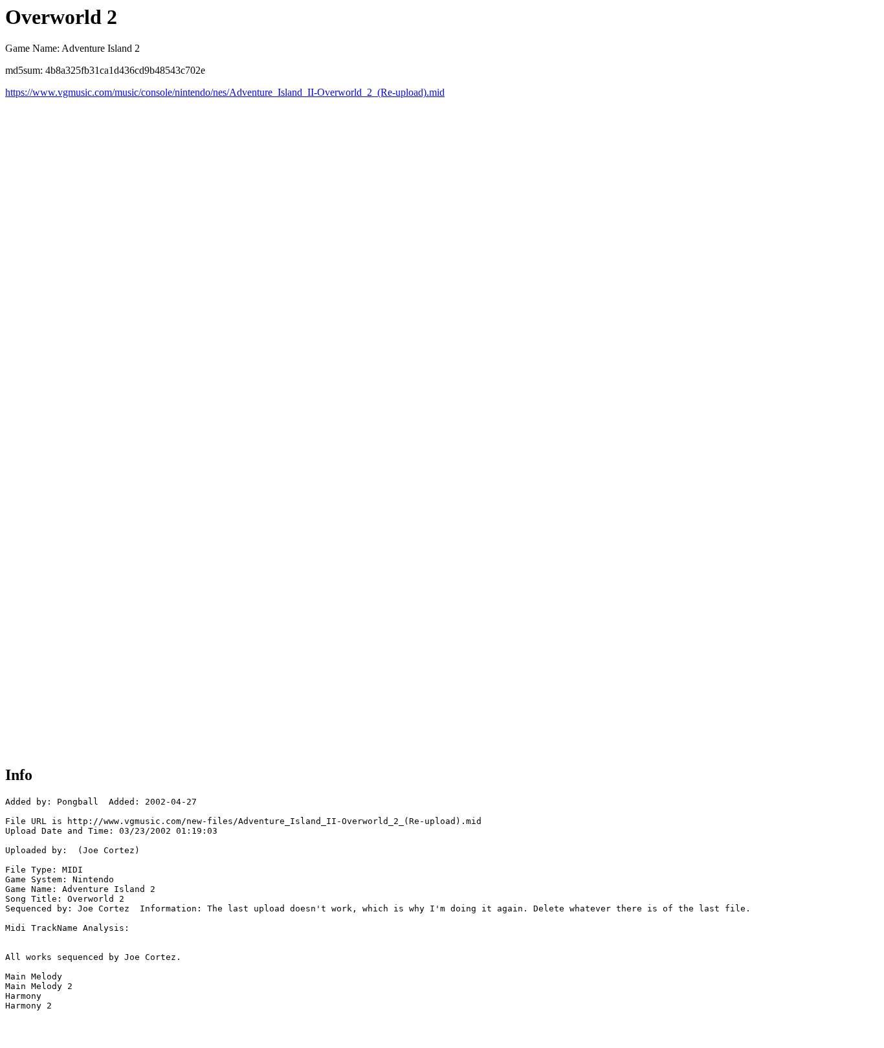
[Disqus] (442, 260)
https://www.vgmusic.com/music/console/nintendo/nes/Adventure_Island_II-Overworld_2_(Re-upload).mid (225, 92)
